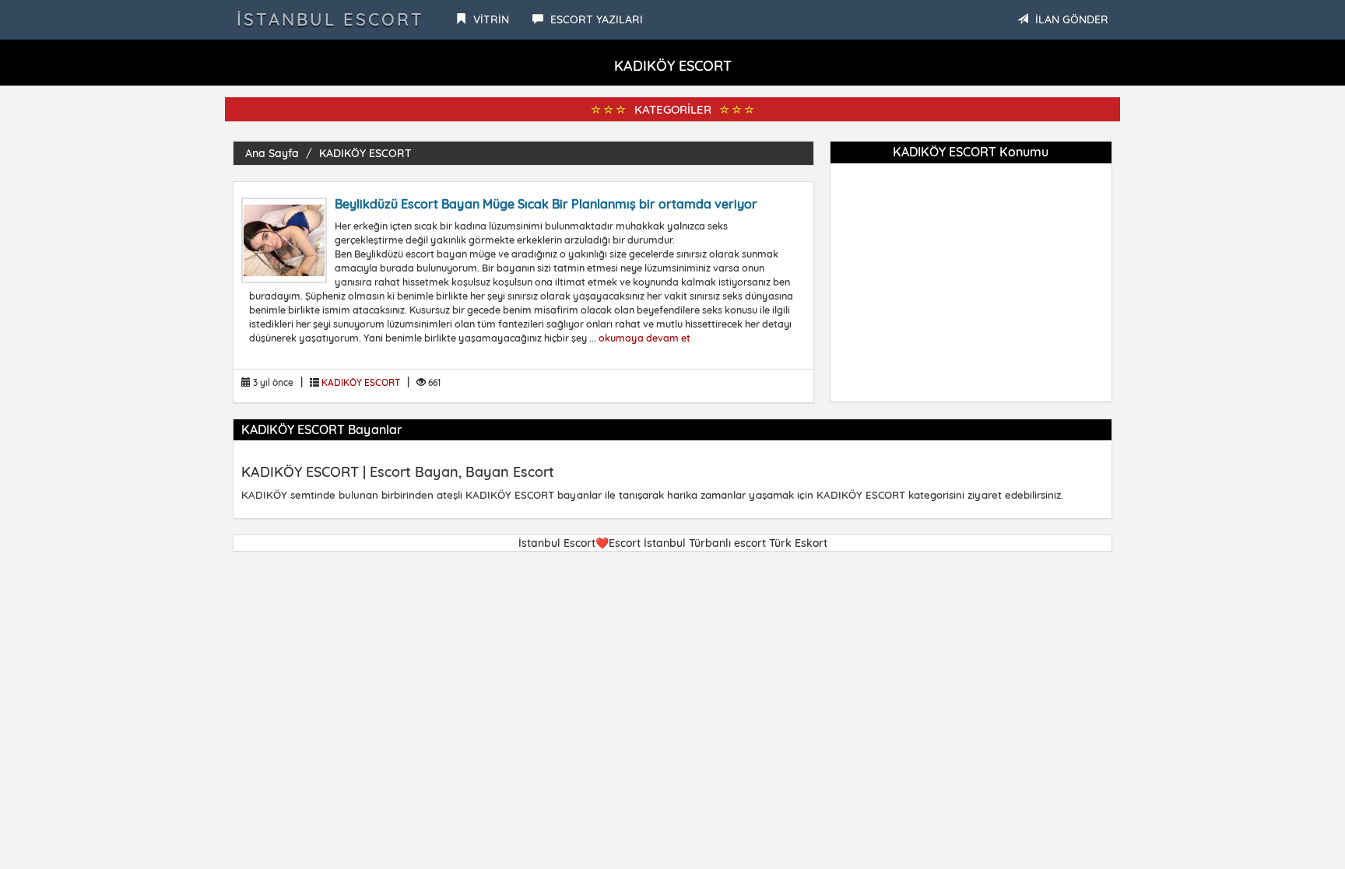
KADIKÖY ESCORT (365, 153)
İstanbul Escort (330, 19)
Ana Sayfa (272, 153)
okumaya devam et (644, 337)
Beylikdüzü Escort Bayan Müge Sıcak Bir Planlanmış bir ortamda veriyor (546, 204)
